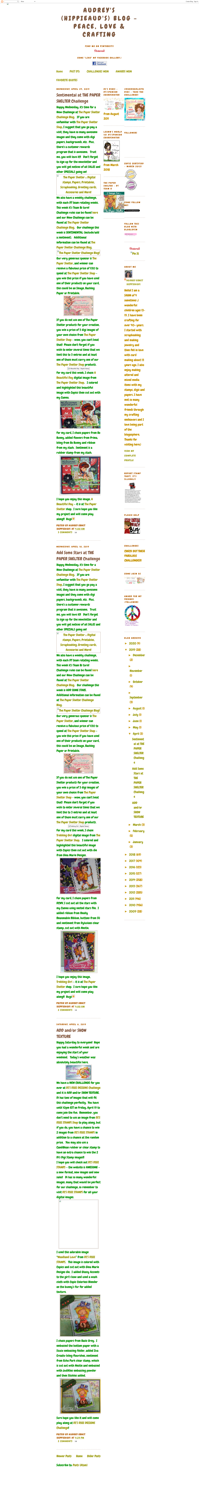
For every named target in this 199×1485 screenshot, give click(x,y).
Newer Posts (64, 1456)
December (139, 655)
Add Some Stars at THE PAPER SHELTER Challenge (138, 783)
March (137, 825)
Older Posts (94, 1456)
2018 (132, 855)
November (136, 671)
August (137, 708)
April (136, 734)
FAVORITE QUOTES (66, 80)
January (138, 842)
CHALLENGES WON (98, 71)
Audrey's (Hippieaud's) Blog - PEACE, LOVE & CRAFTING (99, 22)
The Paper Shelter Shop (81, 273)
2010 (132, 905)
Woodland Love (67, 1257)
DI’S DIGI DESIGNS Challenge (83, 1088)
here (95, 213)
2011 (132, 899)
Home (59, 71)
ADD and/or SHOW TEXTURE (71, 1033)
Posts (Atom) (80, 1465)
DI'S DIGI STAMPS (84, 1132)
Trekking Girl (64, 835)
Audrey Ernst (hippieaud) (134, 282)
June (136, 721)
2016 (132, 867)
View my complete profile (130, 455)
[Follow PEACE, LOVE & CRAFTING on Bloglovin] (130, 235)
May (136, 727)
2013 (132, 886)
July (136, 715)
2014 (132, 880)
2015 (132, 873)
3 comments (65, 532)
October (138, 682)
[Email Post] (75, 532)
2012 (132, 892)
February (138, 831)
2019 (132, 650)
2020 (133, 643)
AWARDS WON (124, 71)
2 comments (65, 1010)
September (136, 697)
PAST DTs (75, 71)
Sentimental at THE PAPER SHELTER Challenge (78, 98)
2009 (133, 911)
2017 (132, 861)
